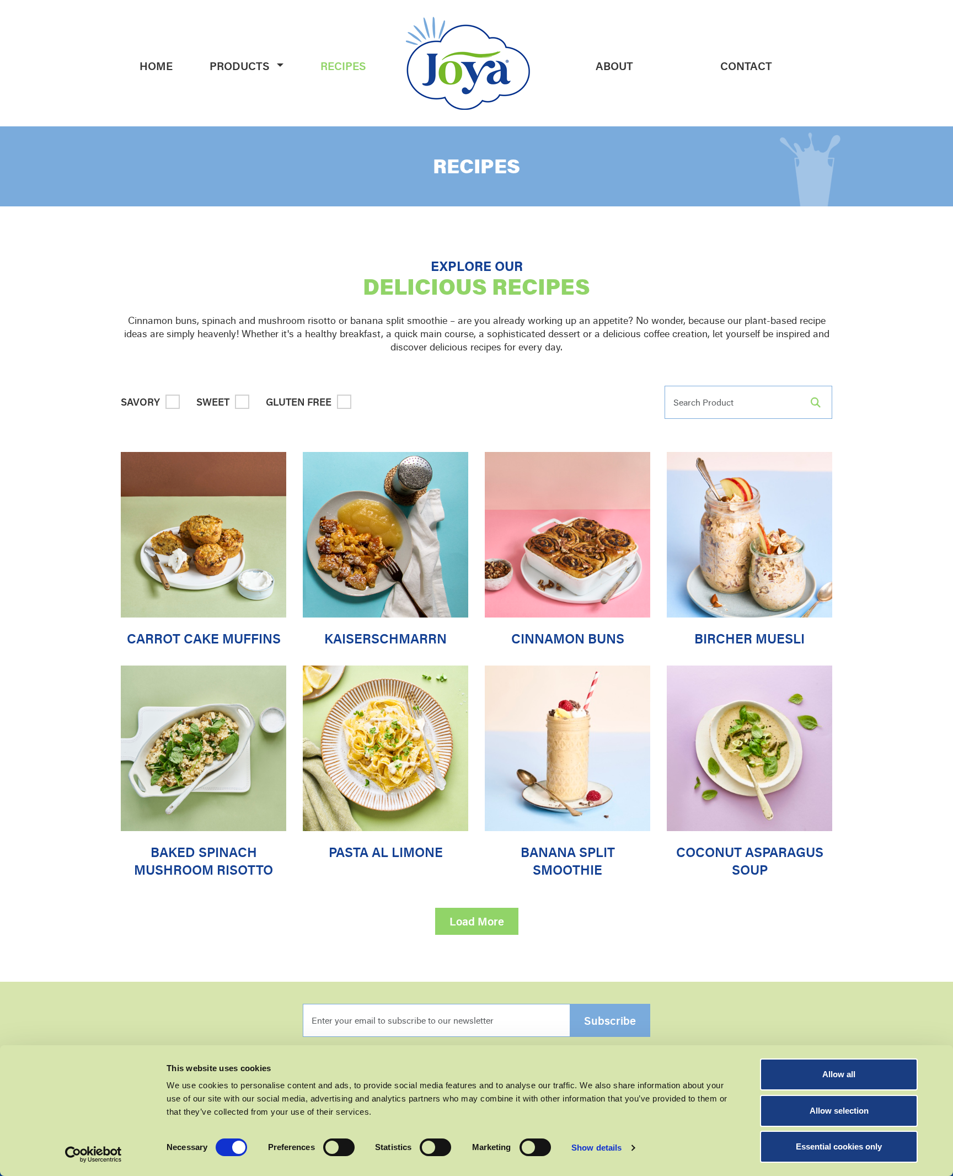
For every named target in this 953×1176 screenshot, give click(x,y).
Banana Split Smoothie (568, 861)
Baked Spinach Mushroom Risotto (203, 861)
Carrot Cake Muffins (204, 638)
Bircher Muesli (749, 638)
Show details (596, 1147)
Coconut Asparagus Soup (749, 861)
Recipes (343, 65)
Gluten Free (298, 401)
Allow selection (839, 1110)
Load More (476, 921)
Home (156, 65)
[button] (281, 66)
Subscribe (610, 1020)
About (614, 65)
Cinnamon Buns (567, 638)
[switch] (339, 1147)
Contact (746, 65)
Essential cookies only (839, 1146)
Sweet (212, 401)
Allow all (838, 1074)
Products (240, 65)
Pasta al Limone (386, 852)
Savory (140, 401)
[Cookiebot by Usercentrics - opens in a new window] (93, 1154)
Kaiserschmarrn (385, 638)
